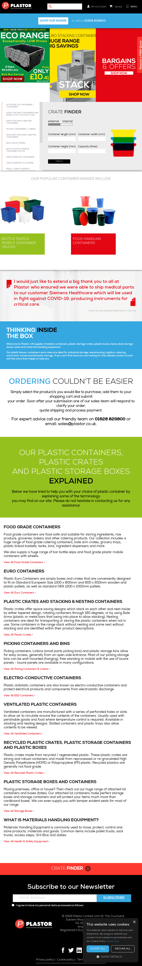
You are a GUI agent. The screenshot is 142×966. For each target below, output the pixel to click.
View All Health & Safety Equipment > (26, 841)
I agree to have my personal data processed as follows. (49, 905)
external (53, 121)
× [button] (134, 922)
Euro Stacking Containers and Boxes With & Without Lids (22, 114)
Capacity (87, 146)
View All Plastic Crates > (18, 635)
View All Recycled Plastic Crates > (24, 773)
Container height (62, 146)
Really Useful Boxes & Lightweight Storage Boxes (21, 170)
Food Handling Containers (20, 157)
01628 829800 (95, 21)
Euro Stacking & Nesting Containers (19, 122)
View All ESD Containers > (19, 695)
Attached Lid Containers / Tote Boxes (20, 106)
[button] (111, 957)
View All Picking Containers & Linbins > (27, 669)
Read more (113, 941)
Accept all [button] (97, 949)
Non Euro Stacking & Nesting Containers (21, 136)
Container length (62, 134)
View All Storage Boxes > (19, 811)
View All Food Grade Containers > (24, 562)
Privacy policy (45, 959)
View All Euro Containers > (20, 593)
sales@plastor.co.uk (77, 424)
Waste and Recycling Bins (20, 163)
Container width (91, 134)
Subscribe (114, 898)
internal (67, 121)
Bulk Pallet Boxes (16, 143)
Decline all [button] (122, 949)
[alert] (110, 940)
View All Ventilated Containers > (23, 734)
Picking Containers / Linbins (21, 129)
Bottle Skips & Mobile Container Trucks (17, 150)
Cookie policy (65, 959)
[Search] (50, 6)
